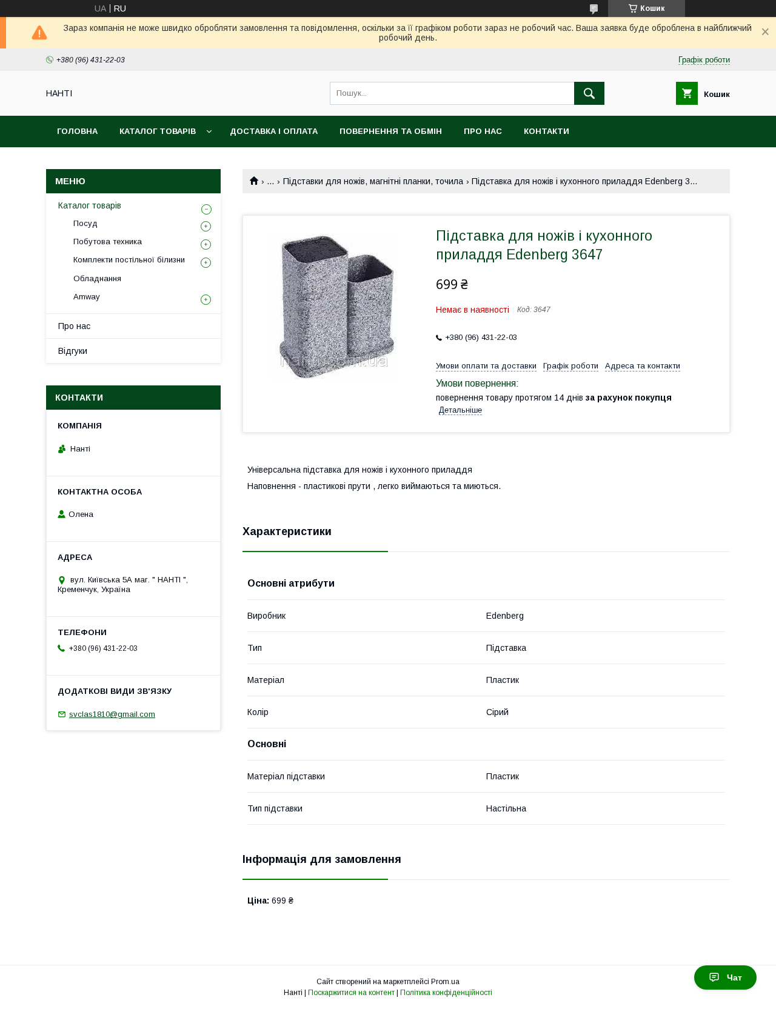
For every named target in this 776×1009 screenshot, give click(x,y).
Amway (86, 296)
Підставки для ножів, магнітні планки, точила (373, 181)
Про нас (483, 131)
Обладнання (97, 278)
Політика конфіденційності (446, 992)
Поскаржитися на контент (351, 992)
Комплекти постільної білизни (129, 259)
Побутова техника (107, 241)
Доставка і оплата (274, 131)
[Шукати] (589, 93)
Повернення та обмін (391, 131)
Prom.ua (445, 981)
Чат (734, 977)
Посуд (85, 223)
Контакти (546, 131)
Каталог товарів (157, 131)
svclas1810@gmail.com (112, 714)
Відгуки (72, 351)
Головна (77, 131)
